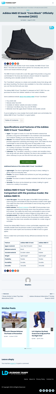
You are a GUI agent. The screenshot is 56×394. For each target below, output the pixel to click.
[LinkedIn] (13, 64)
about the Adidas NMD (27, 97)
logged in (13, 363)
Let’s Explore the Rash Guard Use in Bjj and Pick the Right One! (41, 333)
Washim (24, 20)
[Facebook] (5, 64)
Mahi (6, 336)
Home (26, 379)
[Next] (52, 329)
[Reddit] (15, 64)
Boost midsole (23, 207)
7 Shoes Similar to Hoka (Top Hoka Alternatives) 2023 (12, 296)
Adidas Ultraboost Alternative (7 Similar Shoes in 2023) (42, 296)
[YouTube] (50, 390)
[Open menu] (53, 3)
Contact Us (50, 379)
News (28, 10)
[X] (8, 64)
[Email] (18, 64)
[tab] (26, 348)
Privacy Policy (40, 379)
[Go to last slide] (4, 329)
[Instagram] (44, 390)
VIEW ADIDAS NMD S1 (28, 162)
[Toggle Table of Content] (20, 120)
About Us (32, 379)
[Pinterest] (10, 64)
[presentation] (14, 320)
